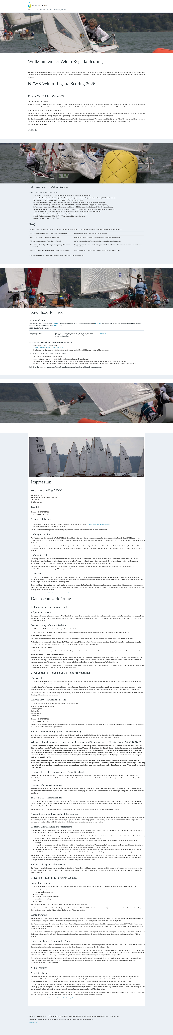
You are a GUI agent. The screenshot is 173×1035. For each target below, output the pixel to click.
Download (44, 10)
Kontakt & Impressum (58, 10)
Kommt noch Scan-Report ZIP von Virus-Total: (48, 348)
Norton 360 (55, 323)
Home (30, 10)
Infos (36, 10)
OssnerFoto (33, 1023)
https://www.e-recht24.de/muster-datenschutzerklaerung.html (55, 998)
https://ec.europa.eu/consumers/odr (98, 524)
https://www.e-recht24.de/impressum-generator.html (52, 593)
